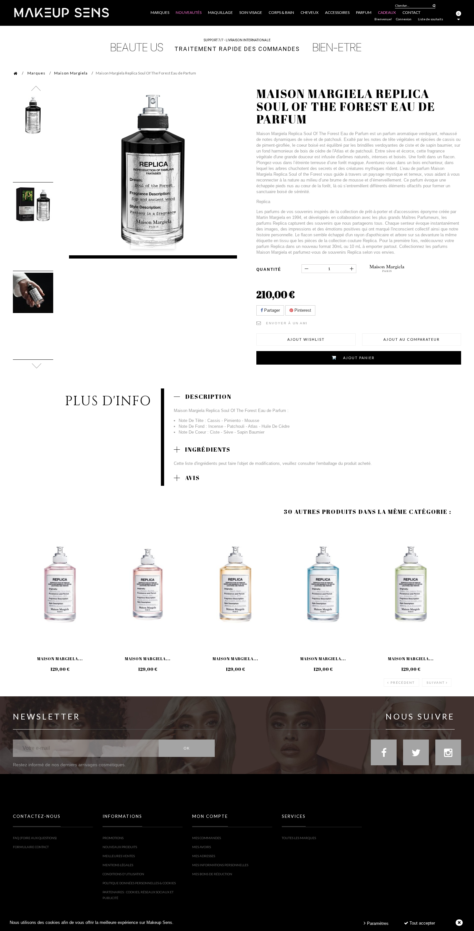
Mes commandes (206, 838)
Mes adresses (203, 856)
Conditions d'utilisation (123, 874)
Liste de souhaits (430, 19)
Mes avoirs (201, 847)
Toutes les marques (299, 838)
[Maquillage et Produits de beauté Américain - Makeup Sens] (61, 12)
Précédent (402, 682)
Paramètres (377, 923)
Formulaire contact (31, 847)
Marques (36, 73)
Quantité (268, 269)
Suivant (436, 682)
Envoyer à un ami (287, 323)
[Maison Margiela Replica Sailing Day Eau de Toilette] (323, 584)
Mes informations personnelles (220, 865)
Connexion (403, 19)
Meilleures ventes (119, 856)
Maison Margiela (71, 73)
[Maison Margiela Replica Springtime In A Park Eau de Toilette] (60, 584)
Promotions (113, 838)
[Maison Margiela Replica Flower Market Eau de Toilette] (147, 584)
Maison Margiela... (60, 658)
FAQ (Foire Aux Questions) (35, 838)
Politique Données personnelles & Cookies (139, 883)
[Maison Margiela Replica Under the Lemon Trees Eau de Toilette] (410, 584)
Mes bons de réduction (212, 874)
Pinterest (302, 310)
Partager (271, 310)
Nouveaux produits (120, 847)
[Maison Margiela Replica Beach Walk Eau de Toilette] (235, 584)
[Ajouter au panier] (25, 549)
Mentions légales (118, 865)
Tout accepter (421, 923)
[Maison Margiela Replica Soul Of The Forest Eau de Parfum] (33, 115)
